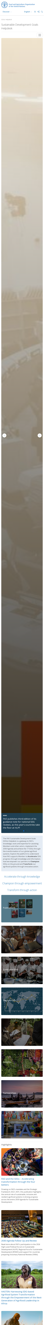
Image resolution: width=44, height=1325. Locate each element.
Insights (7, 1062)
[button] (40, 435)
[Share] (37, 12)
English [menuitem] (27, 12)
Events (6, 1123)
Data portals (9, 1000)
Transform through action (22, 890)
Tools (6, 1031)
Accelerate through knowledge (22, 876)
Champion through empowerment (22, 883)
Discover (6, 12)
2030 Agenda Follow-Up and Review (19, 1240)
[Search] (41, 12)
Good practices (10, 969)
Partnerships (9, 1093)
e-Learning (8, 938)
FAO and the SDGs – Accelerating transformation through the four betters (18, 1181)
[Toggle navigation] (40, 35)
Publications (9, 907)
